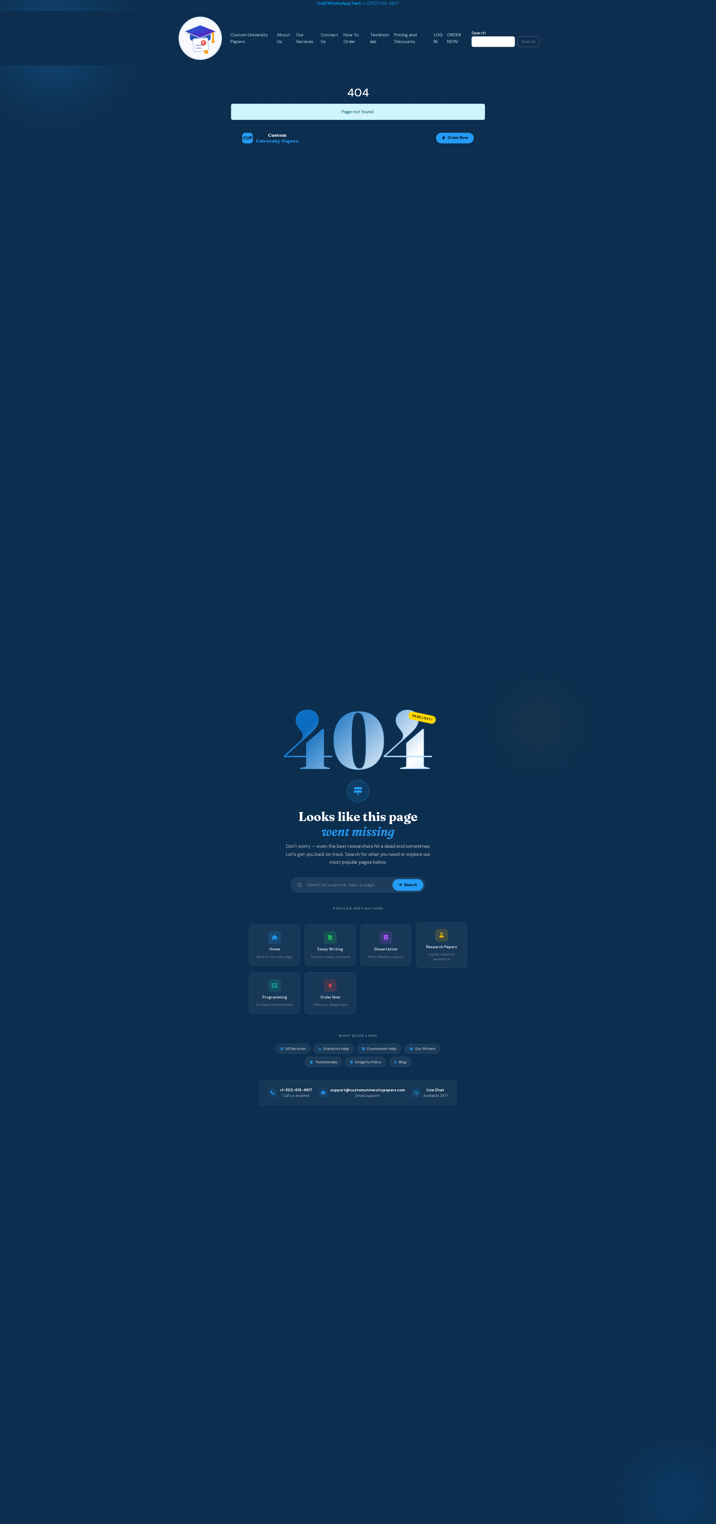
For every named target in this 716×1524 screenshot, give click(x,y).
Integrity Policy (368, 1062)
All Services (296, 1048)
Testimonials (379, 38)
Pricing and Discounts (405, 38)
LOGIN (438, 38)
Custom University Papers (249, 38)
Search (479, 33)
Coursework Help (381, 1048)
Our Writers (425, 1048)
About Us (283, 38)
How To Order (351, 38)
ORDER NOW (454, 38)
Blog (402, 1062)
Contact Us (329, 38)
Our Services (304, 38)
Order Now (457, 137)
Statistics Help (336, 1048)
